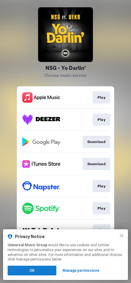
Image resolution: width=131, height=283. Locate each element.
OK (32, 270)
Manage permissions (80, 270)
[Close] (121, 235)
